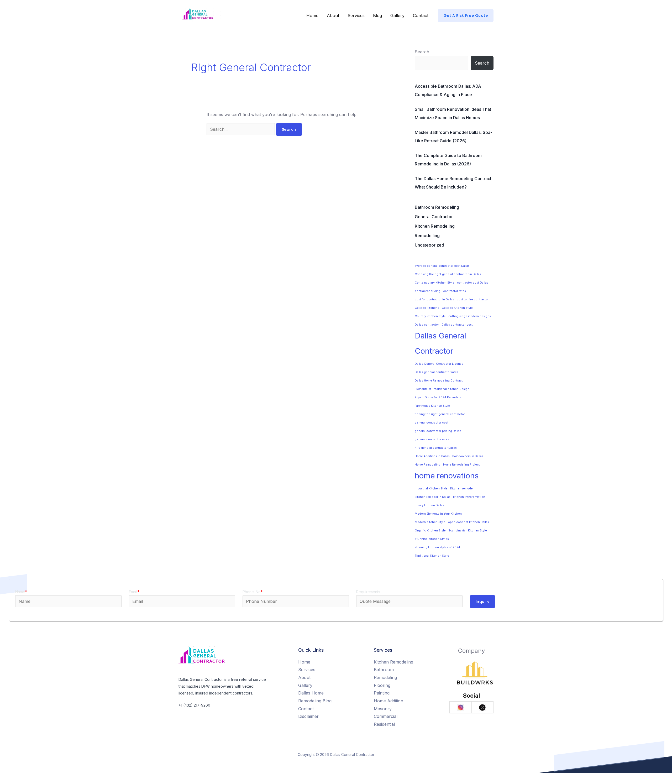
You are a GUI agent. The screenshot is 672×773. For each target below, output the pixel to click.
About (333, 15)
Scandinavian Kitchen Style (467, 530)
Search (422, 51)
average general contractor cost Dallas (442, 266)
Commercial (385, 716)
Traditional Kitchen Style (432, 555)
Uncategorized (429, 245)
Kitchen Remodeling (435, 226)
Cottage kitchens (427, 308)
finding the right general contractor (440, 414)
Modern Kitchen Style (430, 522)
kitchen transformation (469, 497)
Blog (377, 15)
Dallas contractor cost (457, 324)
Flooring (382, 685)
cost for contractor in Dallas (434, 299)
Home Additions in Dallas (432, 456)
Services (356, 15)
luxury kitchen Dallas (429, 505)
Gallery (397, 15)
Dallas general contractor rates (436, 372)
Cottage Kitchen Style (457, 308)
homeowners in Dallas (467, 456)
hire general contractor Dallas (436, 448)
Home (312, 15)
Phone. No (252, 591)
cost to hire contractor (473, 299)
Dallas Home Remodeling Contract (439, 380)
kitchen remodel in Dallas (432, 497)
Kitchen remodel (462, 488)
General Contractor (434, 216)
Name (21, 591)
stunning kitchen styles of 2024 (437, 547)
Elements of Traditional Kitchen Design (442, 389)
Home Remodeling (427, 464)
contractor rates (454, 291)
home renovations (447, 475)
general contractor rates (432, 439)
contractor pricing (427, 291)
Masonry (383, 708)
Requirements (368, 591)
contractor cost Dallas (472, 282)
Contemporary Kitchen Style (434, 282)
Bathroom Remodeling (437, 207)
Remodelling (427, 235)
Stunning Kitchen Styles (432, 539)
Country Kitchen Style (430, 316)
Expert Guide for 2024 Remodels (438, 397)
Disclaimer (308, 716)
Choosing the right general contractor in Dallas (448, 274)
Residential (384, 724)
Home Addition (388, 700)
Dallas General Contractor (440, 343)
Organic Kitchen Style (430, 530)
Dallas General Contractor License (439, 363)
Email (134, 591)
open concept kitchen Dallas (468, 522)
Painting (382, 693)
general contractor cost (431, 422)
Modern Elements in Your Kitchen (438, 513)
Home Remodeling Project (461, 464)
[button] (466, 15)
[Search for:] (241, 129)
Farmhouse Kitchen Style (432, 406)
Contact (420, 15)
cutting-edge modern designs (469, 316)
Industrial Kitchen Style (431, 488)
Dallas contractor (427, 324)
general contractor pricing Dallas (438, 431)
